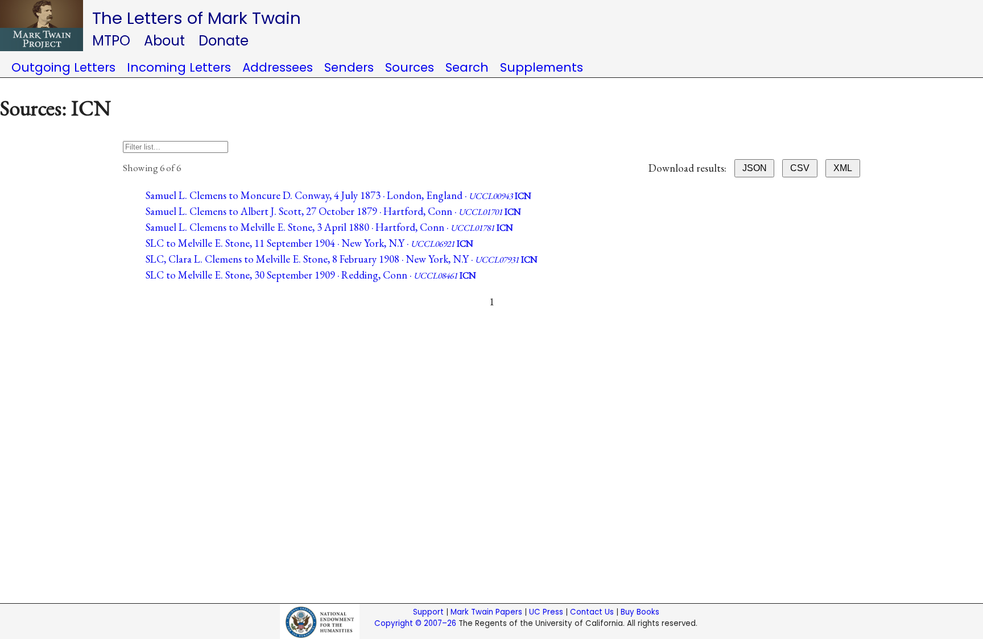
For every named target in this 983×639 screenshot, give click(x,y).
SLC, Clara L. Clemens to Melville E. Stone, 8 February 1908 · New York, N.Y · (342, 259)
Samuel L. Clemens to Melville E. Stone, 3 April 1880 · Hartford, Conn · (329, 227)
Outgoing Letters (63, 67)
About (164, 40)
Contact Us (592, 612)
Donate (224, 40)
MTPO (111, 40)
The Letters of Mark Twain (196, 18)
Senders (349, 67)
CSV (799, 168)
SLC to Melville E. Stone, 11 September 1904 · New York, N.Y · (309, 243)
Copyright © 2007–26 (415, 623)
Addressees (277, 67)
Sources (409, 67)
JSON (754, 168)
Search (467, 67)
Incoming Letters (179, 67)
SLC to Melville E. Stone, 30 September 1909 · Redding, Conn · (311, 275)
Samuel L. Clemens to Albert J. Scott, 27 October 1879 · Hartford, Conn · (333, 211)
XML (842, 168)
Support (428, 612)
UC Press (546, 612)
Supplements (541, 67)
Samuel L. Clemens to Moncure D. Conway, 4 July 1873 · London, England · (338, 195)
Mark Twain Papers (486, 612)
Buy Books (640, 612)
